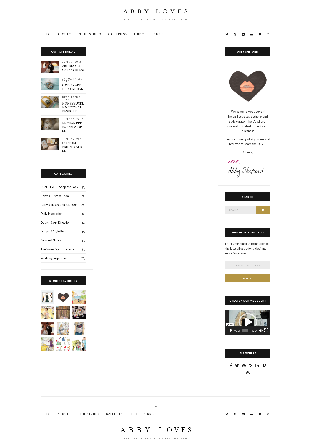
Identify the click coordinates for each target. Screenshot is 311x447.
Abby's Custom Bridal (55, 196)
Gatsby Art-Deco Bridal (72, 87)
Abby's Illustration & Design (59, 205)
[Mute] (261, 330)
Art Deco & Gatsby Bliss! (73, 68)
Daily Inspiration (51, 213)
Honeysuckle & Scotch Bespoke (73, 107)
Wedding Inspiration (54, 258)
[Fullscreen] (266, 330)
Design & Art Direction (55, 222)
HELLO (46, 34)
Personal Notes (51, 240)
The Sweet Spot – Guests (57, 249)
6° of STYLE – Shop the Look (59, 187)
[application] (247, 322)
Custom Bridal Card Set (72, 147)
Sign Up (157, 34)
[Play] (231, 330)
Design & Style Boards (55, 231)
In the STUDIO (89, 34)
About (63, 34)
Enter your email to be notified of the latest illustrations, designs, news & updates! (247, 248)
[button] (248, 322)
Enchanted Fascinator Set (72, 127)
